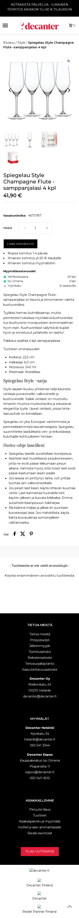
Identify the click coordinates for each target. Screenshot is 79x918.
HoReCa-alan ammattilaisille (39, 827)
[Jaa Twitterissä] (22, 534)
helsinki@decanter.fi (39, 739)
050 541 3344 (40, 745)
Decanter (39, 898)
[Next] (69, 90)
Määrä (7, 228)
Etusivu (9, 43)
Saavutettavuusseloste (39, 670)
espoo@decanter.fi (39, 772)
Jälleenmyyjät (39, 646)
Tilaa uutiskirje (39, 851)
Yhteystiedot (40, 640)
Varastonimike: (14, 215)
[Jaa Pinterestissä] (31, 534)
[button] (39, 575)
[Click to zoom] (69, 61)
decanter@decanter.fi (40, 696)
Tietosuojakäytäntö (39, 664)
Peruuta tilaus (39, 809)
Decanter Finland (39, 885)
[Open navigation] (8, 25)
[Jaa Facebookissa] (14, 534)
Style (21, 43)
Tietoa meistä (39, 634)
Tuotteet (40, 815)
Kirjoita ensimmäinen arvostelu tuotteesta (39, 575)
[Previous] (10, 90)
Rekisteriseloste (40, 658)
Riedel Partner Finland (39, 912)
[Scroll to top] (70, 906)
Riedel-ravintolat (39, 833)
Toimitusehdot (40, 652)
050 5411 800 (40, 778)
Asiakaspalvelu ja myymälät (40, 821)
